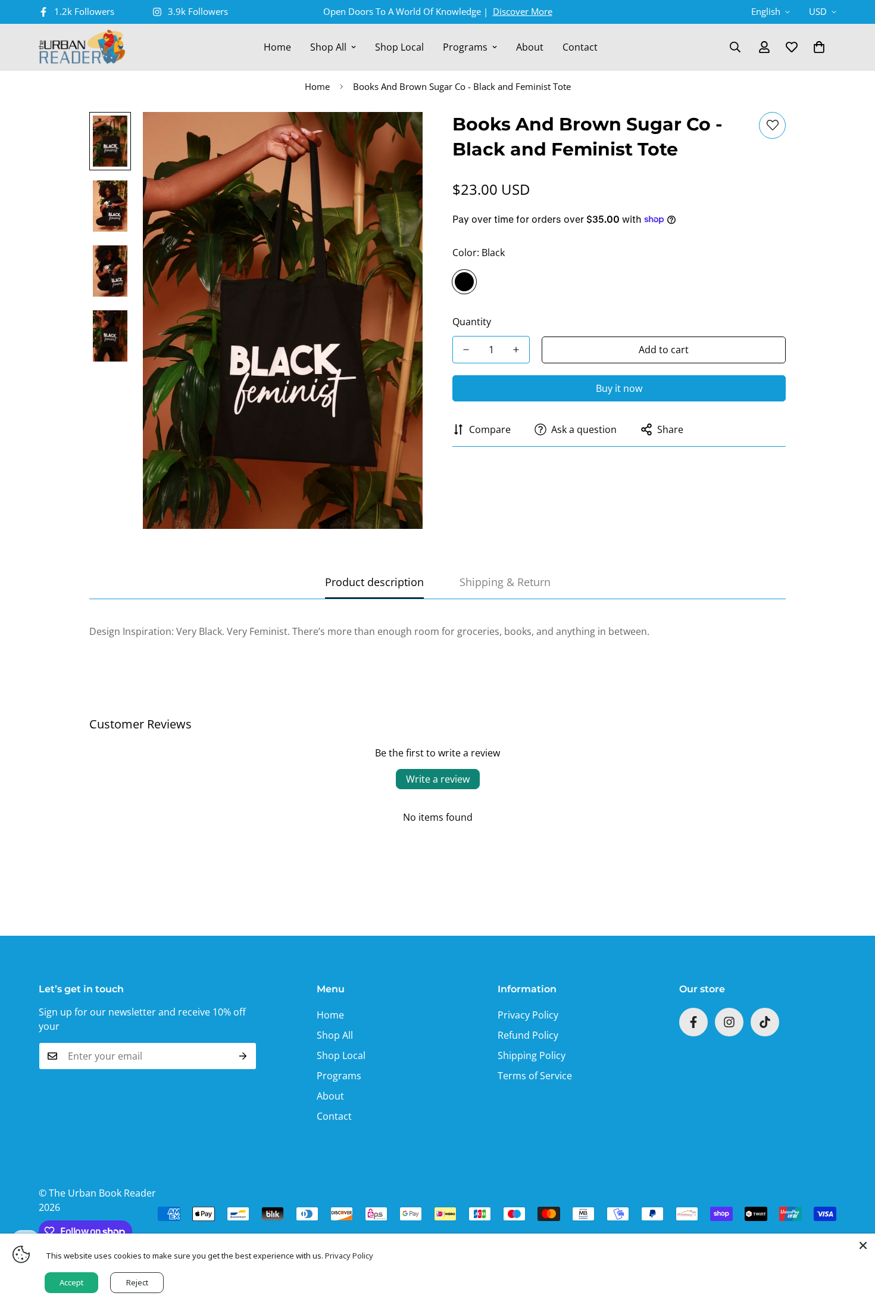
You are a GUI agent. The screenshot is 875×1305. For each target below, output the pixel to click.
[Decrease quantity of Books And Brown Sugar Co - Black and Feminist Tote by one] (466, 350)
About (529, 47)
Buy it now (619, 388)
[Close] (863, 1245)
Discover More (522, 11)
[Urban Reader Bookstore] (82, 47)
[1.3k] (765, 1022)
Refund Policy (528, 1035)
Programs (465, 47)
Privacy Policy (528, 1014)
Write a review (438, 779)
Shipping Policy (531, 1055)
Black (464, 282)
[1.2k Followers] (693, 1022)
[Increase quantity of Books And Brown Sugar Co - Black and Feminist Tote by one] (516, 350)
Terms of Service (535, 1075)
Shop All (328, 47)
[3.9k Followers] (729, 1022)
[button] (819, 47)
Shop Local (399, 47)
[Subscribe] (243, 1056)
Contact (580, 47)
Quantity (471, 321)
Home (277, 47)
